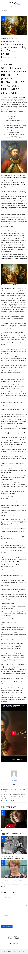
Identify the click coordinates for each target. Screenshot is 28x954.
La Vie (4, 38)
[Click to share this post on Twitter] (8, 801)
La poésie (14, 880)
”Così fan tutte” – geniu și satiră (13, 858)
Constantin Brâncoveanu (15, 791)
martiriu (3, 796)
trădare (3, 798)
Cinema (4, 830)
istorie (24, 794)
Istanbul (8, 794)
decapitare (21, 792)
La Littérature (6, 880)
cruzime (14, 792)
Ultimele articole (12, 38)
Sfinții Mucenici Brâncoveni (15, 796)
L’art (8, 830)
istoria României (17, 794)
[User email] (14, 784)
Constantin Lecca (6, 792)
